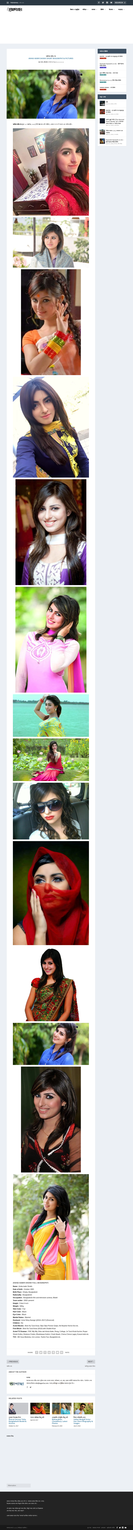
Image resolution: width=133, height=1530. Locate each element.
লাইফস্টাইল (116, 125)
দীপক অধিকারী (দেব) (83, 1420)
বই (115, 114)
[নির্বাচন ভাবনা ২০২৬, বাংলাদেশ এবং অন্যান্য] (102, 132)
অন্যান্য (120, 9)
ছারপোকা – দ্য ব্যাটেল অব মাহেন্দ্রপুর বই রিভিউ (111, 56)
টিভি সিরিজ (120, 143)
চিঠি (107, 102)
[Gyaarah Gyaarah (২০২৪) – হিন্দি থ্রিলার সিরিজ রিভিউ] (102, 141)
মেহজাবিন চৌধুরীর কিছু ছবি (60, 1420)
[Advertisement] (66, 29)
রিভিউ (102, 9)
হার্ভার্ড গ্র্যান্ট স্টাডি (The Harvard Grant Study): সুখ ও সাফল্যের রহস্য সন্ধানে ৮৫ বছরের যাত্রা (115, 121)
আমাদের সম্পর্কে (96, 1527)
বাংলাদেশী (56, 124)
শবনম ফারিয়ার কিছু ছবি (37, 1417)
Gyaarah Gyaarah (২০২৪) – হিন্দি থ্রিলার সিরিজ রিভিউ (112, 64)
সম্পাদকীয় (116, 134)
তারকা (50, 62)
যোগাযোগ (103, 1527)
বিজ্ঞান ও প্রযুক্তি (74, 9)
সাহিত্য (84, 9)
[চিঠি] (102, 103)
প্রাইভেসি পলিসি (111, 1527)
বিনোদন (111, 9)
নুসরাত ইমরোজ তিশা (17, 1420)
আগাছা (28, 1377)
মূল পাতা (89, 1527)
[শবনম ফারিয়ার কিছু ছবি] (40, 1408)
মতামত (93, 9)
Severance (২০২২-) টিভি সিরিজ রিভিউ (110, 80)
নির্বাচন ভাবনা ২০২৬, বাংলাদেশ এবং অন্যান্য (114, 131)
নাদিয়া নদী (21, 3)
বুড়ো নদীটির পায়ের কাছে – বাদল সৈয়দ (109, 73)
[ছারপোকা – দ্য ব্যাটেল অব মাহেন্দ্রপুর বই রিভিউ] (102, 111)
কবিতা (115, 104)
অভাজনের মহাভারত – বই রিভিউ (107, 87)
